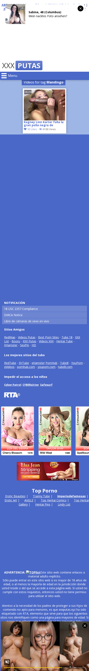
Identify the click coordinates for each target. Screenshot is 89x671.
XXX (21, 65)
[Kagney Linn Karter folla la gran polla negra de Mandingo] (44, 104)
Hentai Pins (42, 504)
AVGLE (28, 500)
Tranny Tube (41, 496)
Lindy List (64, 504)
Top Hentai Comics (53, 500)
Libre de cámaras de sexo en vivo (26, 321)
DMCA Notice (13, 315)
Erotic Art (11, 500)
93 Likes (32, 129)
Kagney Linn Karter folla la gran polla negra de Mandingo (44, 123)
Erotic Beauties (15, 496)
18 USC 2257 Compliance (21, 309)
